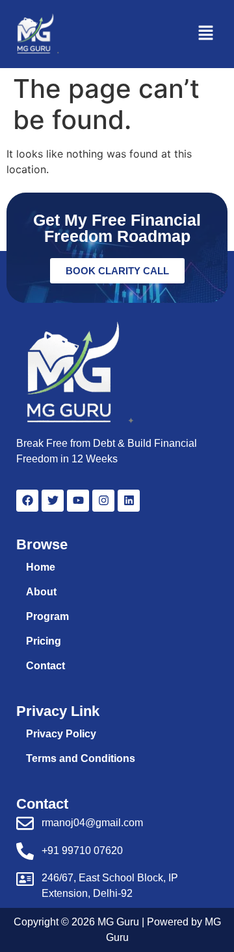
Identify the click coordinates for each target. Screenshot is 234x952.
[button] (205, 34)
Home (40, 567)
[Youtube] (78, 501)
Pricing (43, 641)
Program (47, 616)
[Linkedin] (129, 501)
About (41, 591)
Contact (45, 665)
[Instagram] (103, 501)
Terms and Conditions (80, 758)
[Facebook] (27, 501)
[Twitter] (53, 501)
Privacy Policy (61, 733)
